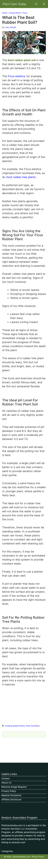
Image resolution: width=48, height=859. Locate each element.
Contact (5, 778)
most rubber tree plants (21, 177)
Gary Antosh (10, 27)
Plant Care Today (14, 4)
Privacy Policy (8, 791)
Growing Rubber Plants (15, 726)
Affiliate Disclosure (11, 799)
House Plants (15, 13)
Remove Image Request (14, 787)
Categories (7, 851)
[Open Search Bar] (36, 4)
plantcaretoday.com (21, 857)
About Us (6, 782)
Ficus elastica (16, 76)
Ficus (25, 13)
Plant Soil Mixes (33, 726)
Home (4, 13)
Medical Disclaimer (11, 795)
